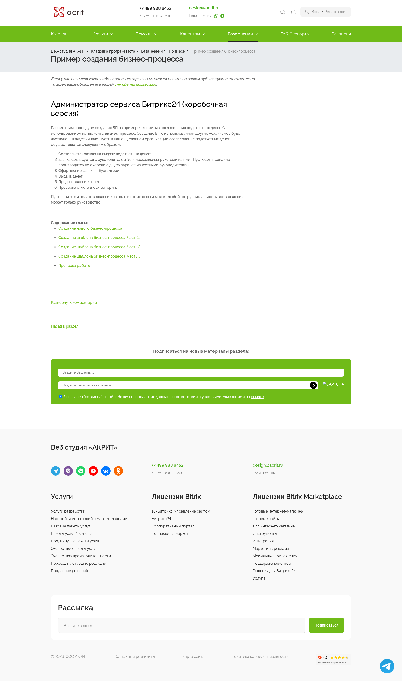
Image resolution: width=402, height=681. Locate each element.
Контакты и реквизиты (135, 656)
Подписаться (326, 625)
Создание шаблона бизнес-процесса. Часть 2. (99, 247)
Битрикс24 (161, 519)
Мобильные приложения (275, 556)
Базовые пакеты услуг (70, 526)
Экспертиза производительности (81, 556)
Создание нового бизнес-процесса (90, 228)
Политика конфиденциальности (260, 656)
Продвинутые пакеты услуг (75, 541)
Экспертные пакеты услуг (74, 548)
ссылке (257, 397)
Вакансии (341, 33)
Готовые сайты (266, 519)
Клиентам (190, 33)
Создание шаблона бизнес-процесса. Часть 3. (99, 256)
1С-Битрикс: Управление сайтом (181, 511)
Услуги (101, 33)
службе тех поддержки (135, 84)
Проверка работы (74, 265)
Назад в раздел (64, 326)
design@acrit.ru (204, 7)
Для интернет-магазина (274, 526)
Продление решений (69, 571)
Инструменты (265, 533)
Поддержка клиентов (272, 563)
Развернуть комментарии (74, 302)
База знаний (240, 33)
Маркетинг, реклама (271, 548)
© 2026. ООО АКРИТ (69, 656)
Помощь (144, 33)
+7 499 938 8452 (155, 8)
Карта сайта (193, 656)
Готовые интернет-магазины (278, 511)
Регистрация (336, 12)
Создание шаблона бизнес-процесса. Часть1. (99, 237)
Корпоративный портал (173, 526)
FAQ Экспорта (294, 33)
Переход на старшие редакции (78, 563)
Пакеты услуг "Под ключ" (72, 533)
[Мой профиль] (307, 12)
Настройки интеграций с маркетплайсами (89, 519)
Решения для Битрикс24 (274, 571)
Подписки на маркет (170, 533)
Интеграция (263, 541)
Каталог (59, 33)
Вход (316, 12)
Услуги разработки (68, 511)
